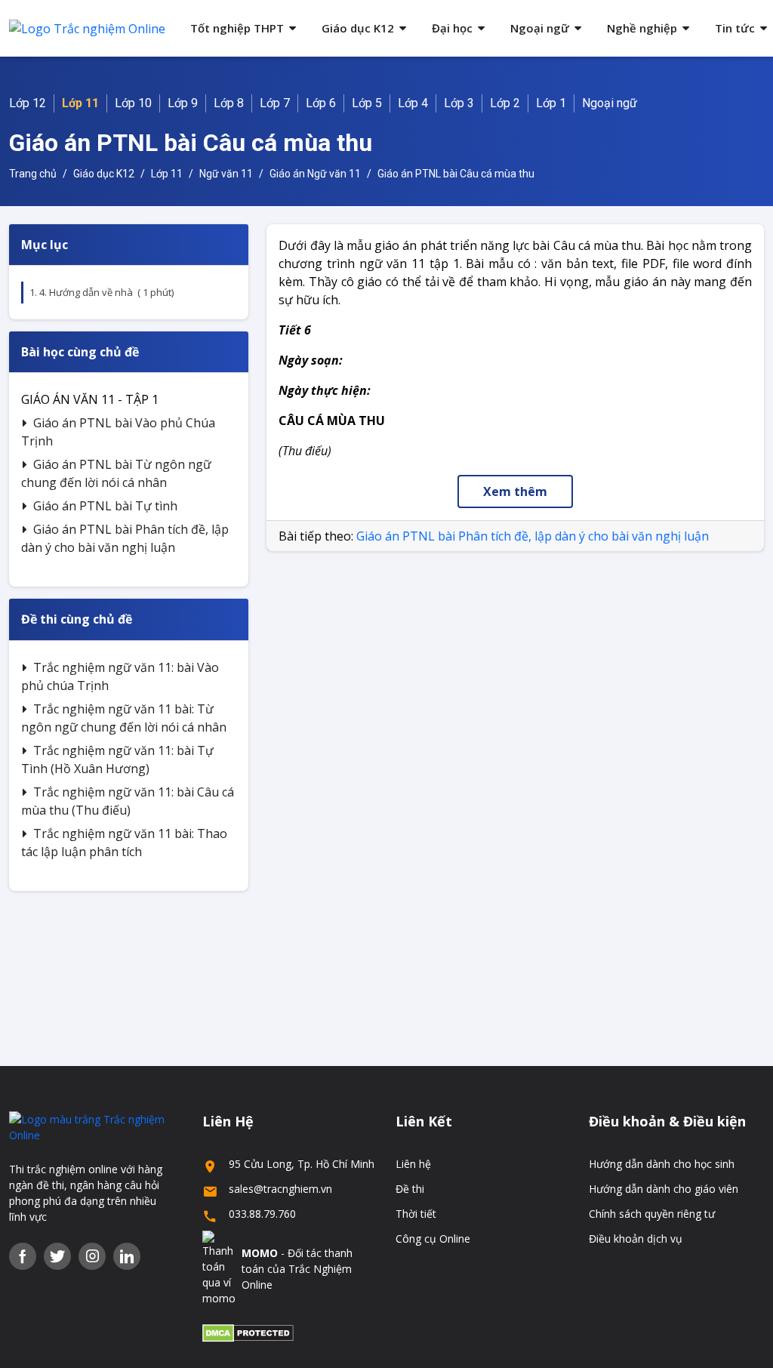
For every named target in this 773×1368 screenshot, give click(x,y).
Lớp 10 (133, 103)
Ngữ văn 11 (226, 174)
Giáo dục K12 (358, 27)
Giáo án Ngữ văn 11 (315, 174)
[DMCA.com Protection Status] (248, 1332)
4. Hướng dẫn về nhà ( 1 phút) (106, 292)
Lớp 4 (413, 103)
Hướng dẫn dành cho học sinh (662, 1164)
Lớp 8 (229, 103)
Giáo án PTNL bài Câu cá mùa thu (455, 174)
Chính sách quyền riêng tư (652, 1213)
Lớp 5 (367, 103)
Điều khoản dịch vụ (635, 1238)
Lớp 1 (551, 103)
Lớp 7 (275, 103)
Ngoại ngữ (539, 27)
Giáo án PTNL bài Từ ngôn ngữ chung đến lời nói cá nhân (116, 473)
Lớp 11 (80, 103)
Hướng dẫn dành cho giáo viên (663, 1189)
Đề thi (410, 1189)
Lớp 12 (27, 103)
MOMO (260, 1253)
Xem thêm (515, 491)
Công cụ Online (433, 1238)
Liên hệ (413, 1164)
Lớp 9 (183, 103)
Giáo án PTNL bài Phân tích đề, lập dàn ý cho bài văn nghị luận (125, 538)
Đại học (452, 27)
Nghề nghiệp (642, 27)
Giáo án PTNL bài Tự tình (105, 506)
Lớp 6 (321, 103)
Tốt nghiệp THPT (237, 27)
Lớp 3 (459, 103)
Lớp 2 (505, 103)
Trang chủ (33, 174)
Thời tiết (416, 1213)
